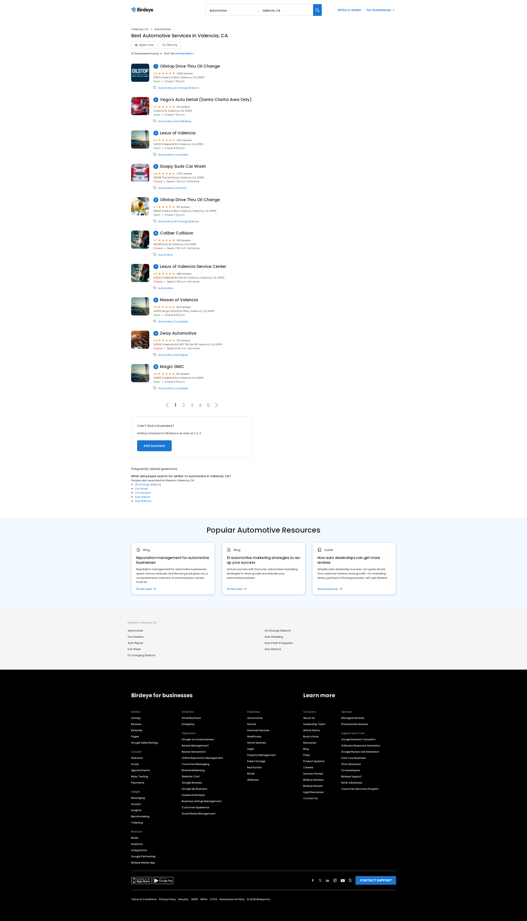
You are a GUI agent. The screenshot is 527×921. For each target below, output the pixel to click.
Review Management (195, 745)
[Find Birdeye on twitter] (320, 880)
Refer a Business (351, 782)
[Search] (317, 10)
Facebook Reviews (193, 795)
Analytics (137, 844)
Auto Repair (181, 355)
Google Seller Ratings (144, 742)
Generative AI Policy (232, 899)
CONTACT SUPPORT (376, 880)
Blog (306, 749)
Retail (250, 773)
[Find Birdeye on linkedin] (327, 880)
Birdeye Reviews (313, 780)
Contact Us (310, 798)
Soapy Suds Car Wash (183, 166)
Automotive (165, 88)
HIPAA (203, 899)
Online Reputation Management (202, 758)
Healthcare (254, 736)
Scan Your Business (353, 758)
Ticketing (137, 822)
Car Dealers (181, 154)
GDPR (194, 899)
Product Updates (314, 761)
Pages (135, 736)
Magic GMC (172, 366)
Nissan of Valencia (179, 299)
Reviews (136, 724)
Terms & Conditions (144, 899)
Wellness (253, 780)
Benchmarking (140, 816)
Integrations (139, 850)
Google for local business (198, 739)
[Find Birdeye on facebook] (313, 880)
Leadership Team (314, 724)
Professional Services (354, 724)
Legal (250, 749)
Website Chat (191, 776)
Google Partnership (143, 856)
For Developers (350, 770)
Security (183, 899)
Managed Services (352, 718)
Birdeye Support (351, 776)
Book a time (310, 736)
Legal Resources (313, 792)
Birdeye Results (313, 786)
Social (135, 764)
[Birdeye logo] (143, 10)
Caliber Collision (176, 233)
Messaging (138, 798)
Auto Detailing (182, 121)
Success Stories (313, 773)
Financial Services (258, 730)
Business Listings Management (202, 801)
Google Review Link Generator (360, 751)
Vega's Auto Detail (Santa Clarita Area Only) (206, 99)
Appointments (140, 770)
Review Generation (194, 751)
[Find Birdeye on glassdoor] (350, 880)
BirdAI (134, 838)
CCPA (213, 899)
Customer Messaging (195, 764)
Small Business (191, 718)
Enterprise (188, 724)
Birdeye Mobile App (143, 862)
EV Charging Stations (141, 655)
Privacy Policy (167, 899)
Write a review (349, 10)
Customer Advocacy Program (360, 789)
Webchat (137, 758)
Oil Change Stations (186, 88)
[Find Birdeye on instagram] (335, 880)
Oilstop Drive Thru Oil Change (190, 66)
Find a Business (351, 764)
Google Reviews (192, 782)
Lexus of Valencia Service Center (193, 266)
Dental (251, 724)
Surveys (136, 804)
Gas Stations (143, 501)
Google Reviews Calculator (358, 739)
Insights (136, 810)
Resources (309, 742)
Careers (308, 767)
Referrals (136, 730)
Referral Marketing (193, 770)
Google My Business (194, 789)
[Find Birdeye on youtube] (343, 880)
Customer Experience (195, 807)
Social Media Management (199, 813)
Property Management (261, 755)
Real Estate (254, 767)
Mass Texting (139, 776)
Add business (154, 446)
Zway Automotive (178, 333)
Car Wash (180, 188)
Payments (137, 782)
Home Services (256, 742)
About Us (309, 718)
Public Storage (256, 761)
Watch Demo (311, 730)
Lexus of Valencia (178, 133)
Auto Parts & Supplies (279, 643)
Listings (136, 718)
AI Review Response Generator (360, 745)
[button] (216, 405)
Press (306, 755)
